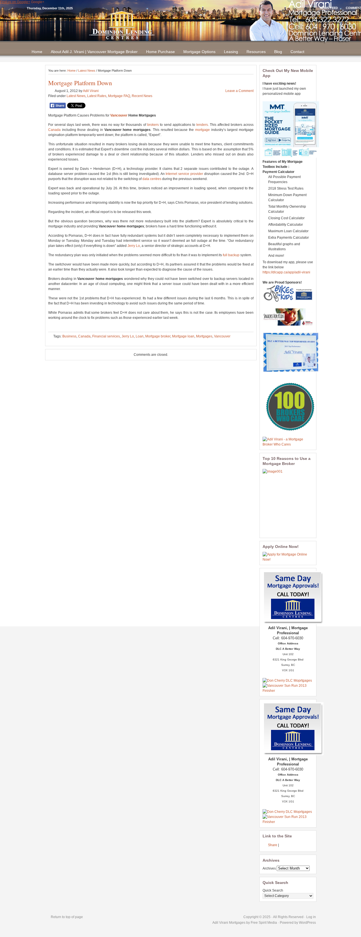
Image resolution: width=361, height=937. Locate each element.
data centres (151, 179)
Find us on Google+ (15, 2)
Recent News (142, 96)
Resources (256, 51)
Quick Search (273, 890)
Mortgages (204, 336)
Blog (278, 51)
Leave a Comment (239, 91)
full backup (231, 255)
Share (272, 845)
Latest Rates (96, 96)
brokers (153, 125)
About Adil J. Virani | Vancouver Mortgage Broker (94, 51)
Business (69, 336)
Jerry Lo (133, 246)
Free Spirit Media (264, 923)
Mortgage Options (199, 51)
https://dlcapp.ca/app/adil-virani (286, 272)
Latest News (86, 70)
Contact (297, 51)
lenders (202, 125)
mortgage (202, 130)
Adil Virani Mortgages (229, 923)
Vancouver (118, 115)
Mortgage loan (183, 336)
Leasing (231, 51)
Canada (54, 130)
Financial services (106, 336)
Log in (311, 917)
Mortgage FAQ (119, 96)
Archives (269, 868)
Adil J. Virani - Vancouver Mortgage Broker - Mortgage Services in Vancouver (180, 25)
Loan (140, 336)
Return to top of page (67, 917)
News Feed (329, 8)
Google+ (37, 2)
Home (37, 51)
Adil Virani (91, 91)
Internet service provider (184, 174)
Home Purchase (160, 51)
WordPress (307, 923)
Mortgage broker (157, 336)
